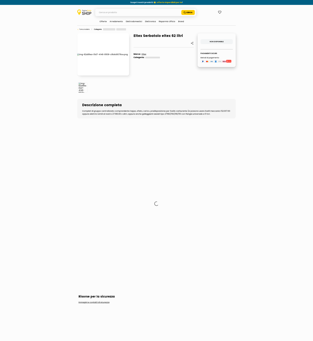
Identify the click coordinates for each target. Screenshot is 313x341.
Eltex (144, 54)
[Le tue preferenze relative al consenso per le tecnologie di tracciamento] (308, 336)
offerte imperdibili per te (169, 2)
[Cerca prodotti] (188, 12)
